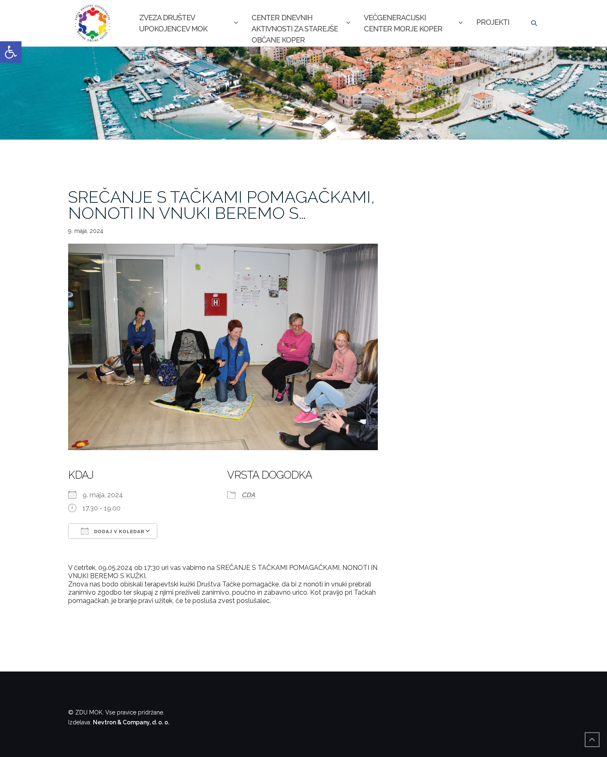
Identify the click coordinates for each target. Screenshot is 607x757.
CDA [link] (248, 495)
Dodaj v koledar (118, 531)
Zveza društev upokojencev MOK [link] (173, 23)
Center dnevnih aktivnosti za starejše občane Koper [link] (294, 24)
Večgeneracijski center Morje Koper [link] (403, 23)
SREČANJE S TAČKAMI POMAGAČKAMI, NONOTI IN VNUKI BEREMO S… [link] (221, 205)
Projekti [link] (492, 22)
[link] (10, 52)
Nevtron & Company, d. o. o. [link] (131, 722)
